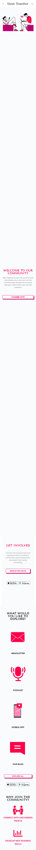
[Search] (32, 4)
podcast (18, 690)
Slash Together (17, 3)
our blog (18, 764)
